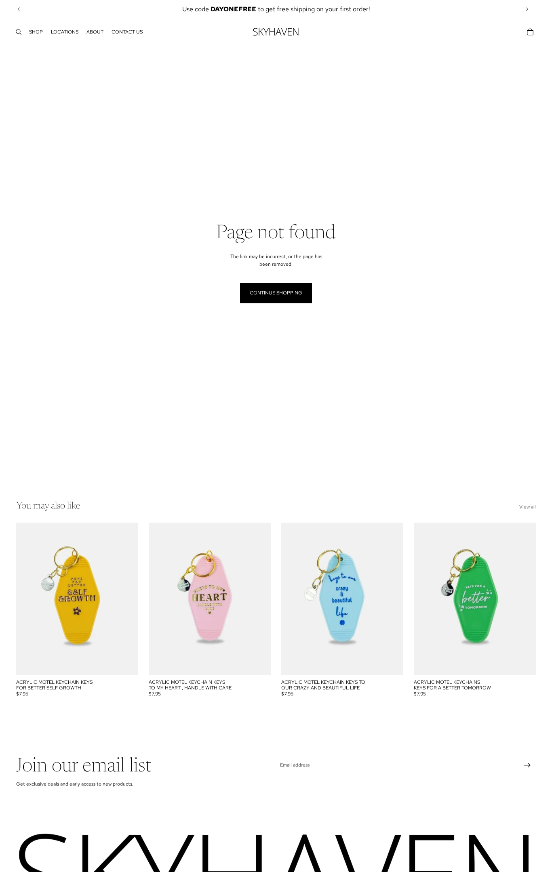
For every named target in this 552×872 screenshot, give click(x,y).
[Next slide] (527, 9)
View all (527, 507)
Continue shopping (276, 293)
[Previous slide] (19, 9)
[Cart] (530, 32)
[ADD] (125, 663)
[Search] (18, 32)
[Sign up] (527, 765)
